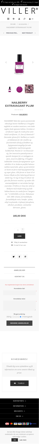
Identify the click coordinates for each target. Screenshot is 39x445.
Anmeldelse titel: (19, 288)
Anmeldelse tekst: (19, 299)
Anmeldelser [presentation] (19, 270)
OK (15, 440)
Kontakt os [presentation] (19, 276)
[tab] (19, 270)
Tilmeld (21, 383)
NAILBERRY (23, 114)
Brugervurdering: (19, 314)
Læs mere (22, 440)
